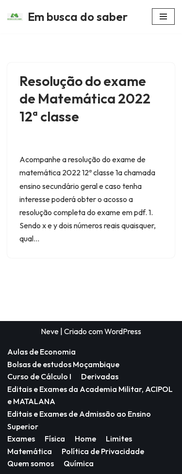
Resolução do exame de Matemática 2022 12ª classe (84, 98)
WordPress (122, 331)
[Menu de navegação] (163, 16)
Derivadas (99, 376)
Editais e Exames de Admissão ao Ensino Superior (79, 420)
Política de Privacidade (103, 451)
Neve (50, 331)
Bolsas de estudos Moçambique (63, 364)
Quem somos (30, 463)
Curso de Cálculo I (39, 376)
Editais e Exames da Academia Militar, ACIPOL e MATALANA (90, 395)
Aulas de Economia (41, 351)
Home (85, 438)
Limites (119, 438)
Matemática (29, 451)
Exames (21, 438)
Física (55, 438)
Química (79, 463)
